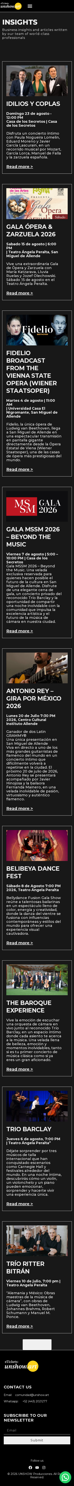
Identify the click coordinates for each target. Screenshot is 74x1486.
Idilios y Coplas (33, 103)
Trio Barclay (28, 1129)
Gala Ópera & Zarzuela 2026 (30, 230)
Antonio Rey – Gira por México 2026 (33, 698)
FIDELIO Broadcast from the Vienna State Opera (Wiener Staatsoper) (31, 371)
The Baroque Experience (29, 1006)
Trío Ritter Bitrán (25, 1267)
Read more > (19, 166)
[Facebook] (30, 1467)
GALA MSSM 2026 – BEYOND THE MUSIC (33, 537)
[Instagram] (44, 1467)
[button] (30, 6)
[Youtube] (37, 1467)
